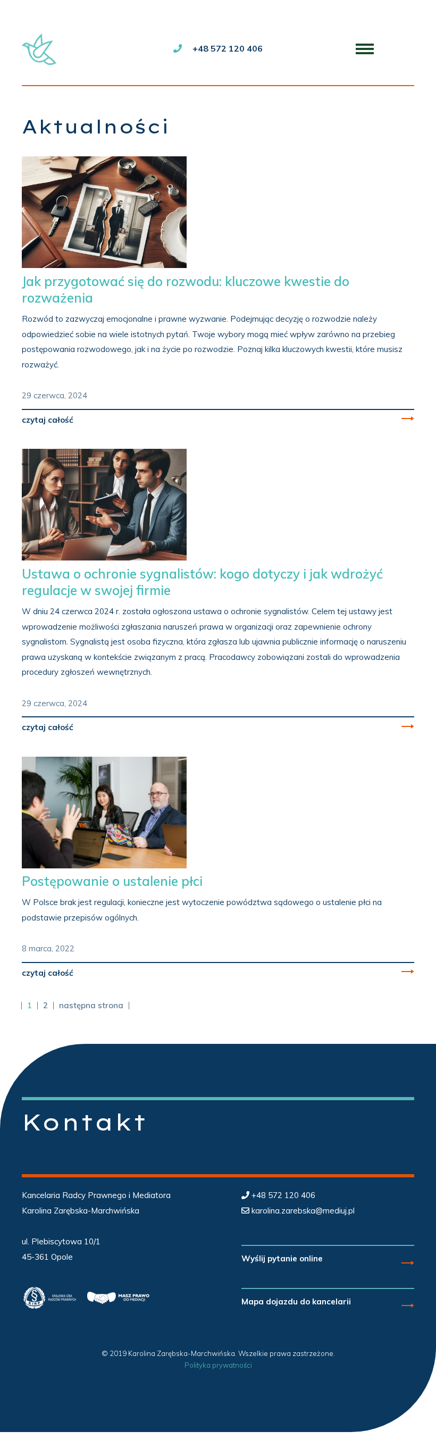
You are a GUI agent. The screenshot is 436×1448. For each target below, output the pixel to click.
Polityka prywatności (218, 1365)
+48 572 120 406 (227, 48)
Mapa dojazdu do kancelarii (296, 1301)
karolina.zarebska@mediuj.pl (303, 1211)
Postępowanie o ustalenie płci (112, 881)
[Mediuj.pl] (40, 49)
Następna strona (91, 1005)
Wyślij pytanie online (282, 1258)
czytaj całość (47, 420)
